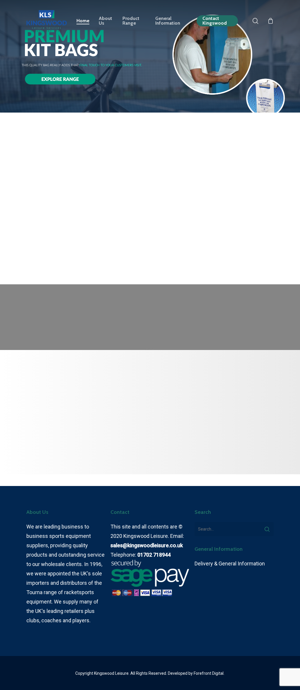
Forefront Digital (209, 673)
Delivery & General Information (230, 563)
